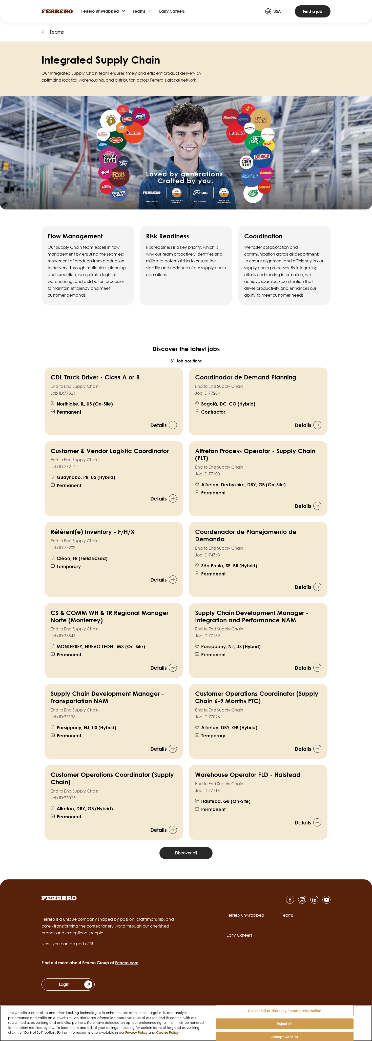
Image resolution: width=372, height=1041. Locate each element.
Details (158, 425)
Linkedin (314, 900)
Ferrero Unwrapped (100, 11)
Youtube (326, 900)
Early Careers (172, 11)
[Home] (57, 11)
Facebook (290, 900)
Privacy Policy (136, 1032)
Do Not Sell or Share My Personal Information (284, 1011)
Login (64, 984)
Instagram (302, 900)
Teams (139, 11)
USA (277, 11)
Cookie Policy (167, 1032)
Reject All (284, 1023)
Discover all (186, 852)
